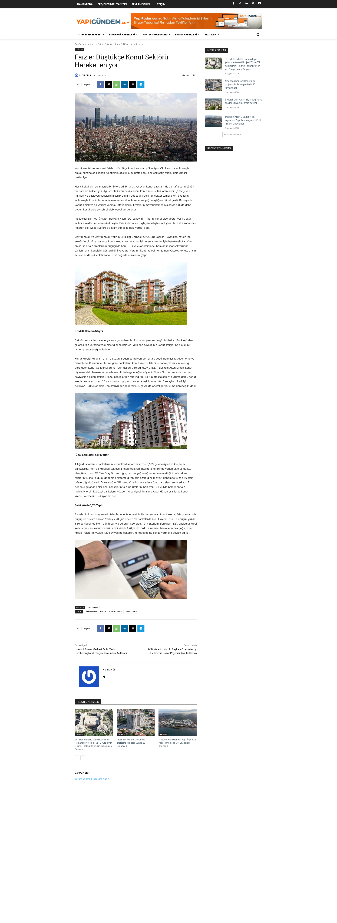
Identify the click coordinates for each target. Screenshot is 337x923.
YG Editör (87, 75)
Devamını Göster (232, 134)
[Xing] (104, 675)
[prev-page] (77, 758)
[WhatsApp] (116, 84)
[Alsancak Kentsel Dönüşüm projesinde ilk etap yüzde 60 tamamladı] (136, 722)
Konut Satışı (131, 611)
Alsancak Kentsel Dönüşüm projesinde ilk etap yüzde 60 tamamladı (131, 742)
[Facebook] (233, 3)
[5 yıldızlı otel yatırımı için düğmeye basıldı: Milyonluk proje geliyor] (213, 104)
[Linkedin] (246, 3)
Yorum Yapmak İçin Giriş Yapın (92, 778)
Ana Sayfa (79, 44)
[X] (253, 3)
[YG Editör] (77, 75)
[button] (258, 34)
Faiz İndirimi (91, 611)
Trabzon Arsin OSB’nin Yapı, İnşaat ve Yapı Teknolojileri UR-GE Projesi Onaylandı (177, 742)
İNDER (103, 611)
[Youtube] (259, 3)
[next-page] (82, 758)
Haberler (91, 44)
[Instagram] (240, 3)
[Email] (132, 84)
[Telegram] (140, 84)
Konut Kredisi (115, 611)
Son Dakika (92, 607)
